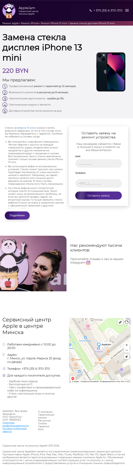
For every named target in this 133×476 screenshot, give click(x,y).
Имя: (78, 156)
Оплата (42, 423)
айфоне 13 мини (26, 127)
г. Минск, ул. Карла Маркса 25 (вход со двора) (34, 360)
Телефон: (80, 173)
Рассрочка (44, 420)
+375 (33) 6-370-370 (36, 369)
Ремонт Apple (10, 23)
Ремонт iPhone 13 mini (54, 23)
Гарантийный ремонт (46, 416)
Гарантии (43, 426)
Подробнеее (17, 215)
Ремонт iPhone (29, 23)
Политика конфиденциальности (15, 424)
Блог (41, 429)
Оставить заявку (98, 195)
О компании (45, 411)
